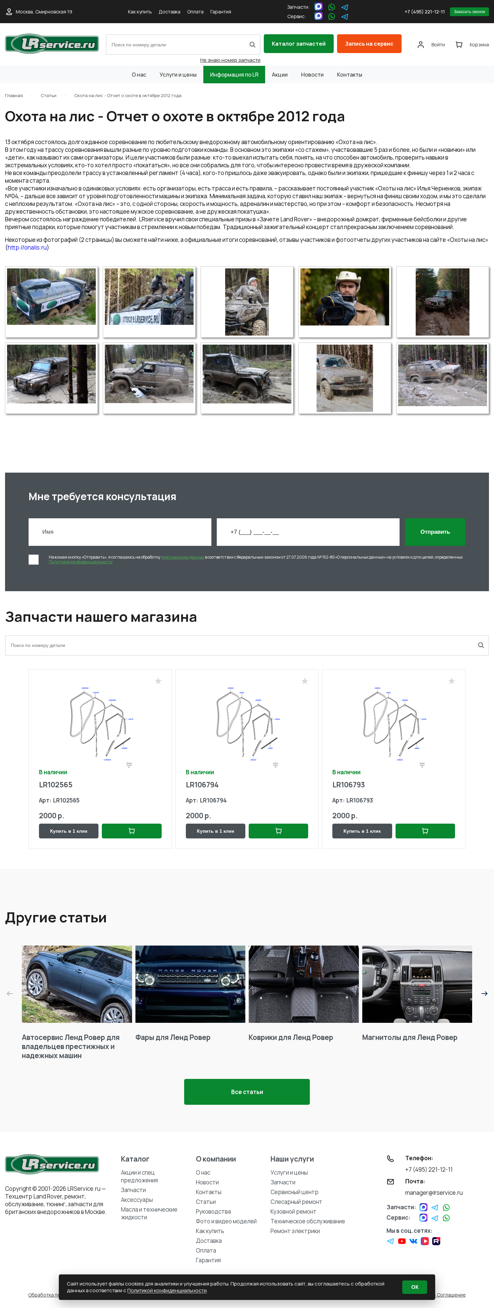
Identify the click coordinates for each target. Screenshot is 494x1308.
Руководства (213, 1211)
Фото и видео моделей (226, 1221)
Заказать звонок (469, 11)
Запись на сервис (369, 43)
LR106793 (348, 784)
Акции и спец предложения (139, 1176)
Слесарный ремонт (296, 1202)
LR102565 (56, 784)
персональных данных (182, 557)
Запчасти (133, 1190)
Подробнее (77, 984)
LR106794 (202, 784)
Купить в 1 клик (68, 831)
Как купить (140, 11)
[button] (484, 993)
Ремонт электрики (295, 1231)
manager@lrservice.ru (434, 1192)
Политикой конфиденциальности (81, 562)
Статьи (206, 1202)
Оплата (195, 11)
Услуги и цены (178, 74)
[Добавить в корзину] (131, 831)
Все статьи (247, 1092)
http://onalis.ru (27, 247)
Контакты (349, 74)
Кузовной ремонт (294, 1211)
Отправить (435, 532)
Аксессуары (137, 1200)
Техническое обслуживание (308, 1221)
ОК (414, 1287)
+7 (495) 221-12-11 (425, 11)
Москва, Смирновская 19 (44, 11)
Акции (280, 74)
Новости (312, 74)
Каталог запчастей (299, 43)
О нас (139, 74)
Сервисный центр (295, 1192)
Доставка (169, 11)
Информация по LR (234, 74)
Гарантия (220, 11)
